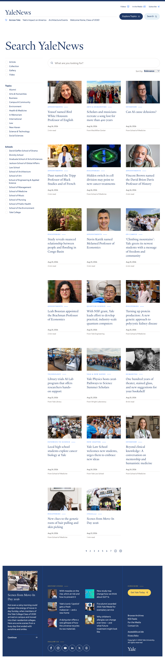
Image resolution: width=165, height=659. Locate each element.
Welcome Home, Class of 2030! (85, 19)
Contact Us (133, 625)
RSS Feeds (132, 618)
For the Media (134, 622)
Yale (132, 650)
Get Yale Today (138, 592)
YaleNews (18, 13)
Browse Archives (136, 615)
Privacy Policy (133, 635)
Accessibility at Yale (136, 631)
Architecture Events (58, 19)
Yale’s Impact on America (34, 19)
